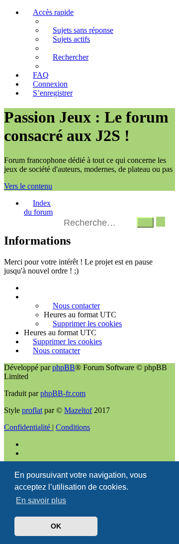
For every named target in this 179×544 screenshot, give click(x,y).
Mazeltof (78, 410)
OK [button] (56, 526)
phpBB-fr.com (63, 393)
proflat (32, 410)
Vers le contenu (28, 186)
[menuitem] (78, 30)
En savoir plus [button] (41, 500)
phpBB (63, 367)
